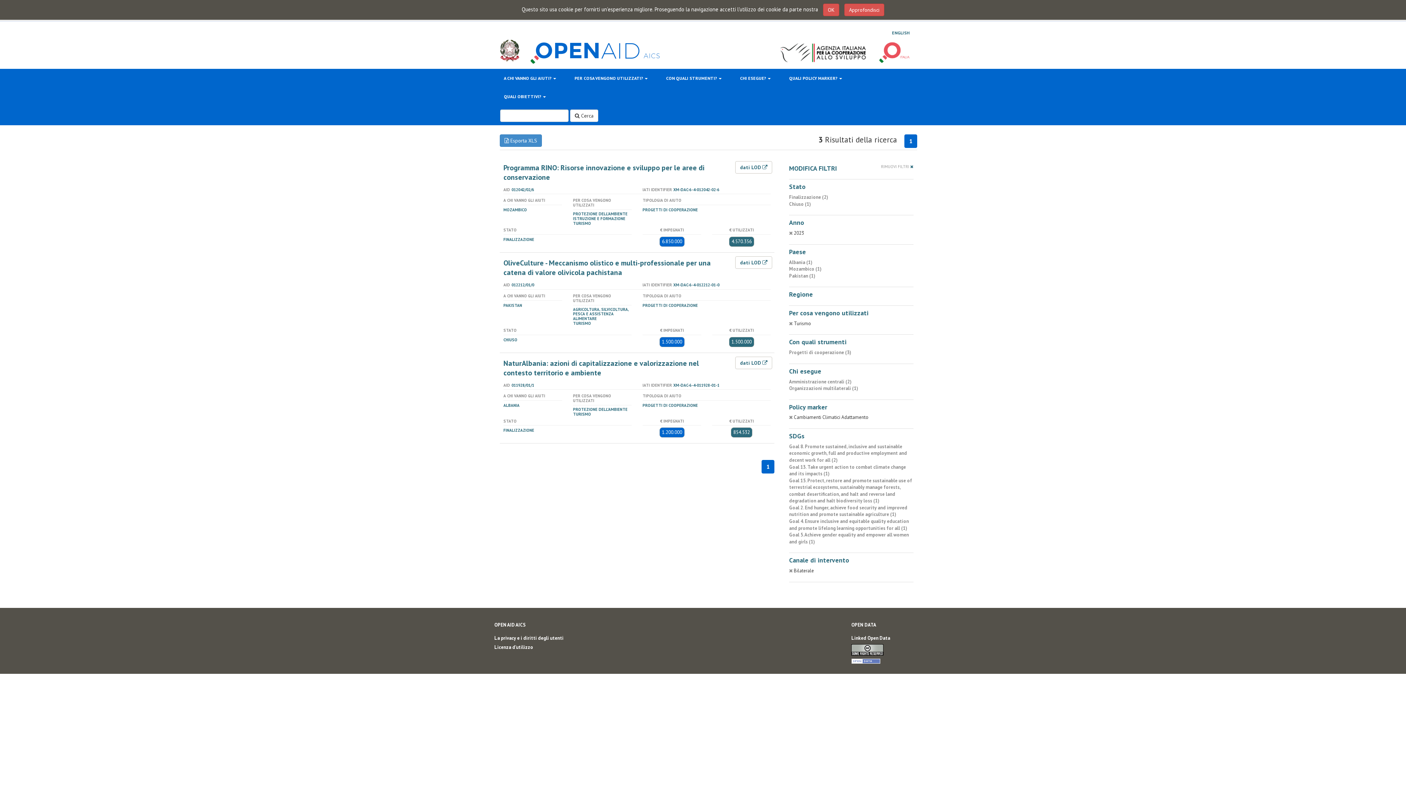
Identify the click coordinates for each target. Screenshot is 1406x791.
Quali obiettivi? (523, 96)
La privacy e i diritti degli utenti (528, 638)
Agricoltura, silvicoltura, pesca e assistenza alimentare (601, 314)
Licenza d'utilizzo (513, 647)
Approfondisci (864, 10)
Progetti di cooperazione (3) (820, 352)
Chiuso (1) (800, 204)
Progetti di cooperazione (670, 209)
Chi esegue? (753, 78)
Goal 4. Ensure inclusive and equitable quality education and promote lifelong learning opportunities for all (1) (849, 524)
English (901, 33)
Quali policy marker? (813, 78)
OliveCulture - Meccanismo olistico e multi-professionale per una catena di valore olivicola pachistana (607, 267)
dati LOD (751, 167)
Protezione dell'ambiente (600, 213)
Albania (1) (800, 262)
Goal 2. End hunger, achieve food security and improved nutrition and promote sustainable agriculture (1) (848, 511)
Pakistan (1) (802, 276)
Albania (511, 405)
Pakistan (512, 305)
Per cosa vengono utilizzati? (609, 78)
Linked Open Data (870, 638)
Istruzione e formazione (599, 218)
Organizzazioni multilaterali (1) (823, 388)
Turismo (582, 223)
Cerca (587, 115)
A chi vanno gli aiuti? (528, 78)
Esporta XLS (523, 140)
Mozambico (515, 209)
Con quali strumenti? (692, 78)
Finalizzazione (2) (808, 197)
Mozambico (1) (805, 269)
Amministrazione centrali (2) (820, 382)
